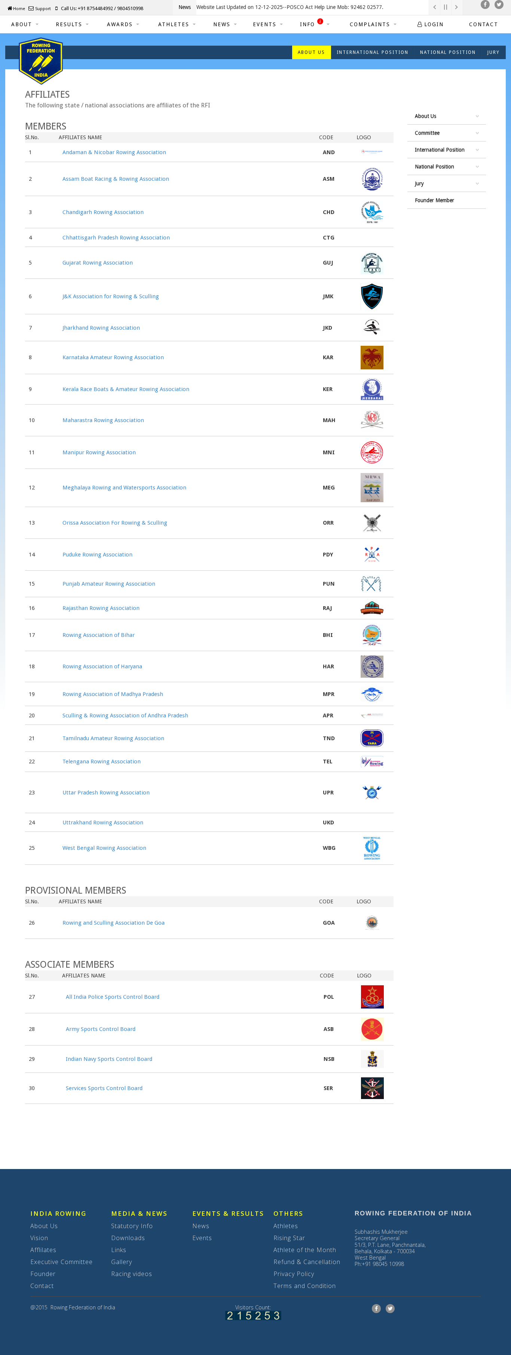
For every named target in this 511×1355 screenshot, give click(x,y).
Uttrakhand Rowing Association (102, 822)
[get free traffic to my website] (253, 1314)
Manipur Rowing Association (99, 452)
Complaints (370, 24)
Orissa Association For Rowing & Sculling (114, 522)
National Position (448, 52)
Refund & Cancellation (306, 1262)
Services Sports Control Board (104, 1088)
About (21, 24)
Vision (39, 1238)
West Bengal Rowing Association (104, 848)
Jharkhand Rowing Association (101, 327)
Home (19, 8)
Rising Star (289, 1238)
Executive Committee (61, 1262)
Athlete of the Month (304, 1250)
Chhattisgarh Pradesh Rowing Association (116, 237)
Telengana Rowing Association (101, 761)
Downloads (128, 1238)
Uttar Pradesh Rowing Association (106, 792)
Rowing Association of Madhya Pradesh (112, 694)
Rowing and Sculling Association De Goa (113, 922)
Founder (43, 1274)
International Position (373, 52)
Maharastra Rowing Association (103, 420)
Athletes (173, 24)
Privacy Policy (293, 1274)
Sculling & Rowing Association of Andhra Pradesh (125, 715)
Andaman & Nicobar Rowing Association (114, 152)
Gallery (121, 1262)
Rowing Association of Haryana (102, 666)
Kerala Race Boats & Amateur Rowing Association (125, 389)
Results (69, 24)
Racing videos (131, 1274)
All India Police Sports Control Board (112, 997)
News (221, 24)
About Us (44, 1226)
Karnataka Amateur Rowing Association (113, 357)
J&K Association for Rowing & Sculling (110, 296)
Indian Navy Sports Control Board (109, 1059)
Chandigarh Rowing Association (103, 212)
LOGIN (434, 24)
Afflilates (43, 1250)
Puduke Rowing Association (97, 554)
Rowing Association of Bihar (98, 635)
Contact (483, 24)
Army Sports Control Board (100, 1029)
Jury (493, 52)
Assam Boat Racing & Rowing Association (115, 179)
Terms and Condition (304, 1286)
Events (264, 24)
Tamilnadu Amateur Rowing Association (113, 738)
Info (308, 24)
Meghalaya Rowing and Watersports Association (124, 487)
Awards (120, 24)
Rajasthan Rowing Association (101, 608)
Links (118, 1250)
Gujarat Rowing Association (97, 262)
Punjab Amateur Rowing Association (108, 583)
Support (42, 8)
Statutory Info (132, 1226)
